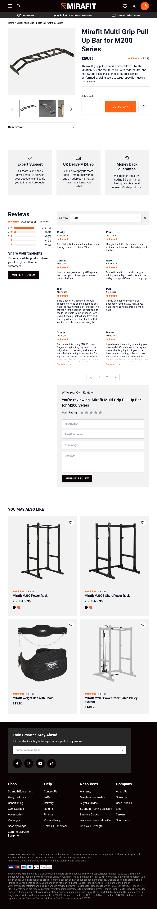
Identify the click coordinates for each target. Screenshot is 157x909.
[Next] (71, 109)
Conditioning (15, 803)
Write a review (23, 274)
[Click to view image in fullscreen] (41, 61)
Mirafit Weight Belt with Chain (33, 698)
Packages (14, 820)
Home (11, 23)
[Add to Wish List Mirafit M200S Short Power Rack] (143, 522)
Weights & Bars (17, 797)
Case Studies (124, 803)
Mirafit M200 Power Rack (30, 596)
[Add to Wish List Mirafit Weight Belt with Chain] (71, 625)
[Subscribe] (121, 750)
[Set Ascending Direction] (145, 218)
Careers (121, 814)
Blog (118, 808)
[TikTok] (51, 763)
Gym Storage (16, 808)
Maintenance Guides (92, 797)
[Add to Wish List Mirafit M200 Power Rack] (71, 522)
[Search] (18, 6)
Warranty (85, 791)
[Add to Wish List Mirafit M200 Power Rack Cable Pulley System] (143, 625)
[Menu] (10, 6)
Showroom (122, 797)
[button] (29, 227)
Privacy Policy (52, 820)
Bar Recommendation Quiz (96, 820)
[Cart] (145, 6)
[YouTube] (40, 763)
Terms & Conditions (56, 826)
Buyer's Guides (89, 803)
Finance (48, 814)
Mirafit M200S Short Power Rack (107, 596)
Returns (49, 808)
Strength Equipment (20, 791)
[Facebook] (17, 763)
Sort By (63, 217)
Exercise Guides (89, 814)
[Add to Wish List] (143, 106)
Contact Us (50, 791)
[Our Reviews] (73, 15)
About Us (121, 791)
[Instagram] (28, 763)
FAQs (47, 797)
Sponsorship (123, 820)
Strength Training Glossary (96, 808)
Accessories (15, 814)
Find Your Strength (91, 826)
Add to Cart (120, 106)
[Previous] (91, 377)
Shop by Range (17, 826)
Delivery (49, 803)
